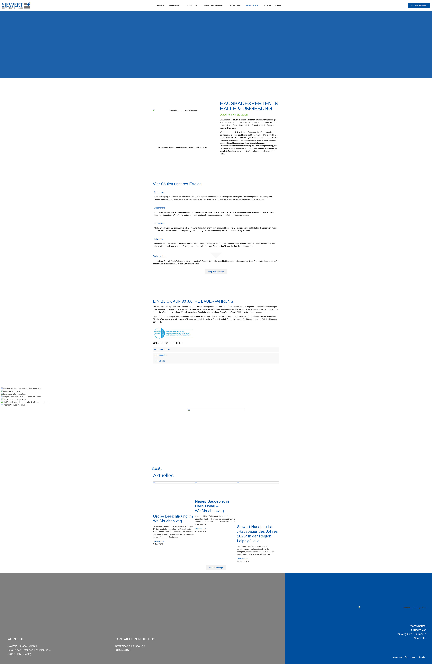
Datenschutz (410, 657)
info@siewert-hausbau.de (130, 645)
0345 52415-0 (123, 650)
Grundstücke (192, 5)
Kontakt (278, 5)
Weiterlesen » (158, 541)
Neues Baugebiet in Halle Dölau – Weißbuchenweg (212, 506)
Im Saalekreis (162, 355)
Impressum (397, 657)
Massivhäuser (174, 5)
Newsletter (420, 638)
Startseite (160, 5)
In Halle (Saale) (163, 349)
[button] (216, 349)
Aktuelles (267, 5)
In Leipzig (161, 361)
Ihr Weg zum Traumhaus (213, 5)
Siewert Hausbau (252, 5)
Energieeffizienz (234, 5)
